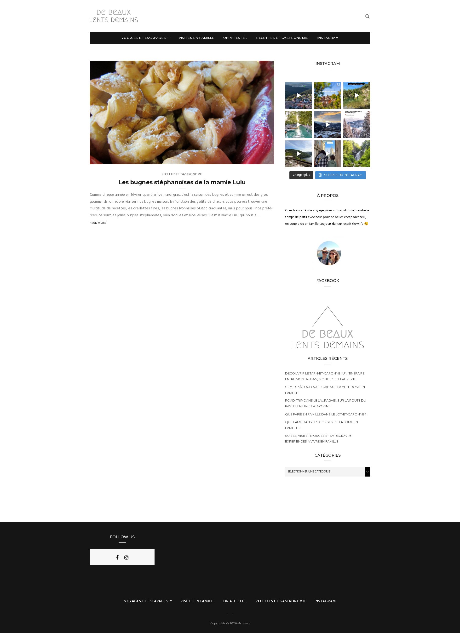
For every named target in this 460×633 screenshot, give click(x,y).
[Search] (367, 16)
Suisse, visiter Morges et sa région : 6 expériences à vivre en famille (318, 438)
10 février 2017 (257, 159)
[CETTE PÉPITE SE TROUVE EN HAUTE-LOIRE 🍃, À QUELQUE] (356, 95)
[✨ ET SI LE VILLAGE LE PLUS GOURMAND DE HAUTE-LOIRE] (298, 95)
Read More (98, 222)
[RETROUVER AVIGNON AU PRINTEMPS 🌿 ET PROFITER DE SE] (327, 153)
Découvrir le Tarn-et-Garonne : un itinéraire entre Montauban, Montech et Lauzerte (324, 376)
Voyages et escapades (144, 38)
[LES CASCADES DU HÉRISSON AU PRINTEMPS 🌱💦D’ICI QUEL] (356, 153)
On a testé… (235, 38)
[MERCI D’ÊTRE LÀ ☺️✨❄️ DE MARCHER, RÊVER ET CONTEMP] (356, 124)
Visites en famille (196, 38)
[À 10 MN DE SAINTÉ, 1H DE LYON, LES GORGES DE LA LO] (298, 153)
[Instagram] (126, 557)
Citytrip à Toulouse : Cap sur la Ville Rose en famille (325, 389)
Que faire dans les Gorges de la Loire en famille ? (321, 425)
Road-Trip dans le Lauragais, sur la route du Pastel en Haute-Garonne (325, 403)
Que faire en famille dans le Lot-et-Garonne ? (326, 414)
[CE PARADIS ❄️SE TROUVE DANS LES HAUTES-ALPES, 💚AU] (327, 124)
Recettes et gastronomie (282, 38)
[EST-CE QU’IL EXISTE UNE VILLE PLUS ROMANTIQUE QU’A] (298, 124)
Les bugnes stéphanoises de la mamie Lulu (182, 182)
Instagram (328, 38)
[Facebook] (117, 557)
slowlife (106, 159)
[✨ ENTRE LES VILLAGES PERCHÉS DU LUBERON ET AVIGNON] (327, 95)
